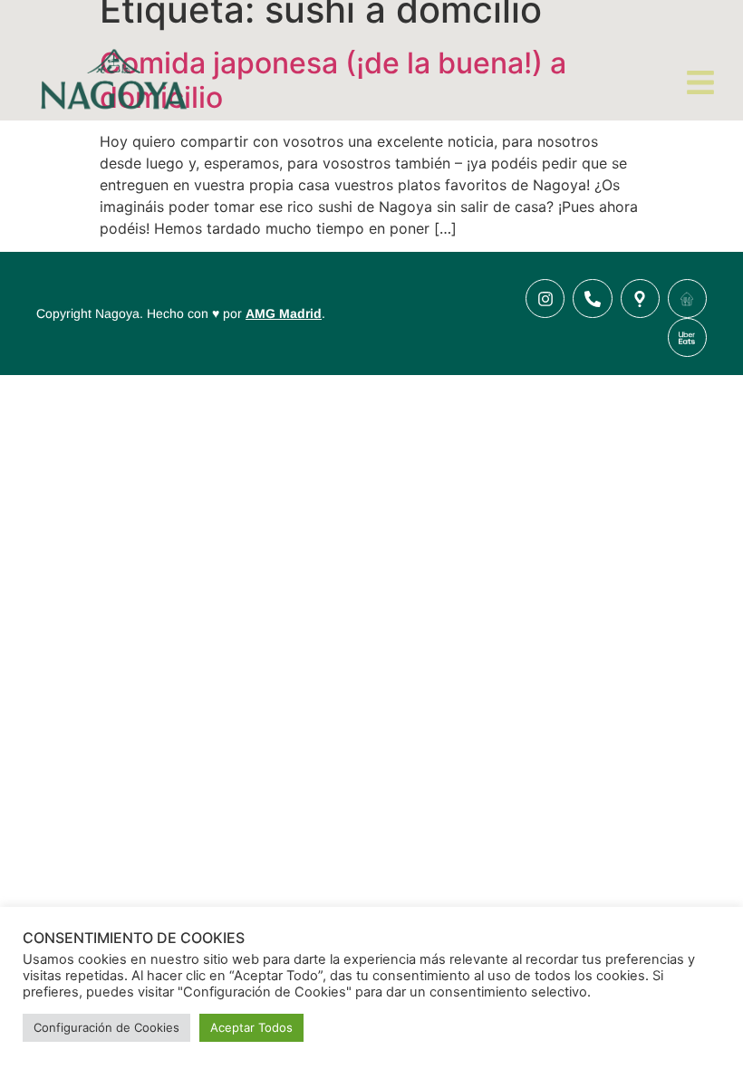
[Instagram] (545, 298)
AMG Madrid (284, 313)
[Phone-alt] (592, 298)
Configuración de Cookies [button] (106, 1027)
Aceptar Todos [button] (251, 1027)
